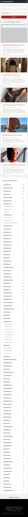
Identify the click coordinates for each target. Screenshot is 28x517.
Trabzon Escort (6, 47)
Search (14, 17)
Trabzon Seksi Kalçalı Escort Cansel (12, 135)
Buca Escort (14, 353)
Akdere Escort (14, 209)
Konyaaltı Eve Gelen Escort (14, 223)
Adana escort (5, 513)
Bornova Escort (14, 350)
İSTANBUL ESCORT (10, 509)
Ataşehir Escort (14, 329)
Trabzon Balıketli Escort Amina (10, 75)
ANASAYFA (9, 507)
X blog (19, 510)
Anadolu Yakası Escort (14, 324)
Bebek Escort (14, 342)
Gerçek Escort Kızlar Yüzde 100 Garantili (13, 165)
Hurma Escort (14, 217)
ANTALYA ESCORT (12, 510)
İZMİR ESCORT (19, 509)
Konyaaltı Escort (14, 220)
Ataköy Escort (14, 326)
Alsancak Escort (14, 348)
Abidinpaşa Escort (14, 206)
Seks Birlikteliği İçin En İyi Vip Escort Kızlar (14, 45)
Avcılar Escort (14, 337)
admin (11, 47)
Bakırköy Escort (14, 339)
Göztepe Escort (14, 332)
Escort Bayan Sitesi (8, 1)
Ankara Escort (14, 497)
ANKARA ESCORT (17, 507)
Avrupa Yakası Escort (14, 334)
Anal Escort (14, 212)
